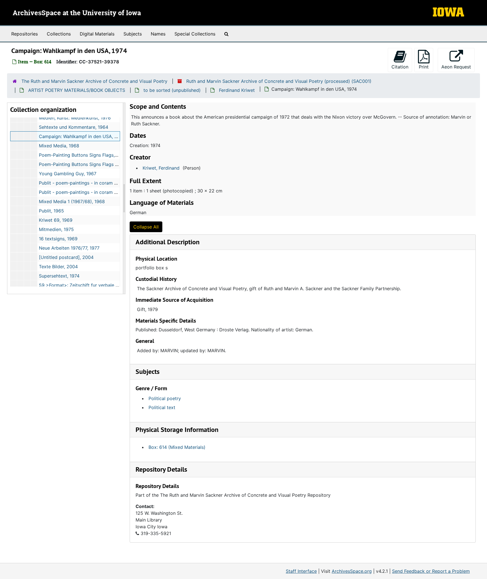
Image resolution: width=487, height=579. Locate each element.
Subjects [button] (148, 371)
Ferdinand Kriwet (237, 90)
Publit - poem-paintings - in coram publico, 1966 (91, 183)
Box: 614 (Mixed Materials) (177, 447)
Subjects (132, 34)
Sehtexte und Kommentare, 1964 (73, 127)
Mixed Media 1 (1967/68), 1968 (72, 201)
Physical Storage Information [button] (177, 429)
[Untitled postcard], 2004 (66, 257)
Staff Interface (301, 571)
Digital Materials (97, 34)
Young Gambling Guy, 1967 (67, 173)
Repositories (24, 34)
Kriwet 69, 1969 (55, 220)
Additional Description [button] (168, 242)
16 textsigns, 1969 (58, 238)
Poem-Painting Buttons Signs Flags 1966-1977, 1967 (94, 164)
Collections (59, 34)
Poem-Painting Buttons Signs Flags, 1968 (83, 155)
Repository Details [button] (161, 469)
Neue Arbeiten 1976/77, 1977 (69, 248)
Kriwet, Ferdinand (161, 168)
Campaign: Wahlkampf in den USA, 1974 (81, 136)
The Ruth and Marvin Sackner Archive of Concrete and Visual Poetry (94, 81)
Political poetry (165, 398)
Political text (162, 407)
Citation (399, 67)
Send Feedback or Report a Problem (431, 571)
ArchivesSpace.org (352, 571)
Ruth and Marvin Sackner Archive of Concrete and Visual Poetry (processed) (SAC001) (278, 81)
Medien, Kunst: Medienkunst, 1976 (75, 118)
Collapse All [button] (146, 227)
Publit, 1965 (51, 211)
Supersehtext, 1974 (59, 276)
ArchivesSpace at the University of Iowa (77, 13)
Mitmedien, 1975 (56, 229)
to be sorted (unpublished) (172, 90)
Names (158, 34)
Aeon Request (458, 67)
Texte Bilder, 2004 (58, 266)
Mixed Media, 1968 (59, 145)
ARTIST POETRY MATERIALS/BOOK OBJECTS (76, 90)
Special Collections (194, 34)
